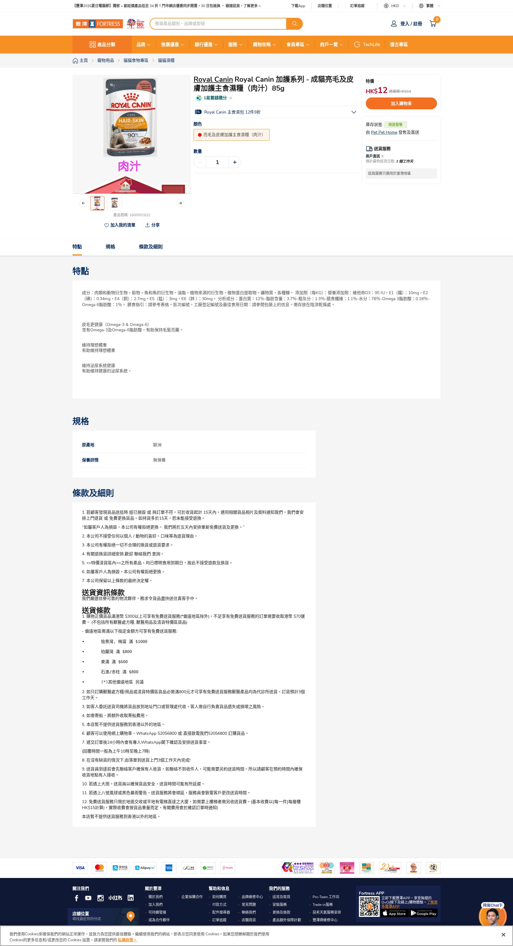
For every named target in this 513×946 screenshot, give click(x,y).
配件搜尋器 (221, 912)
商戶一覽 (329, 45)
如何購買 (219, 897)
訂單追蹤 (357, 6)
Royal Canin (213, 79)
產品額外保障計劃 (287, 920)
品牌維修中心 (252, 897)
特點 (77, 247)
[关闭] (503, 934)
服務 (232, 45)
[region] (256, 935)
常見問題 (249, 904)
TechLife (371, 45)
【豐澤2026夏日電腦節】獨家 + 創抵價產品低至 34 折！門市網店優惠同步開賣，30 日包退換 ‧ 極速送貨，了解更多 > (166, 6)
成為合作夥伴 (159, 920)
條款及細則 (151, 247)
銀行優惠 (204, 45)
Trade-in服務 (323, 904)
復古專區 (399, 45)
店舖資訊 (249, 920)
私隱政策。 (127, 939)
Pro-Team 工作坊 (326, 897)
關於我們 (155, 897)
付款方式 (219, 904)
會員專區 (295, 45)
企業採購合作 (192, 897)
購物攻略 (262, 45)
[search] (294, 24)
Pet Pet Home (384, 132)
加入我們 (155, 904)
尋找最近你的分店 (86, 919)
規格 (110, 247)
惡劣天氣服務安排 (327, 912)
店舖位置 (325, 6)
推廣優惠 (170, 45)
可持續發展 (157, 912)
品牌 (141, 45)
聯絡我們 (249, 912)
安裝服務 (280, 904)
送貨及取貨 (281, 897)
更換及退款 (281, 912)
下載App (298, 6)
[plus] (235, 162)
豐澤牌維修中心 (325, 920)
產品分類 (106, 45)
